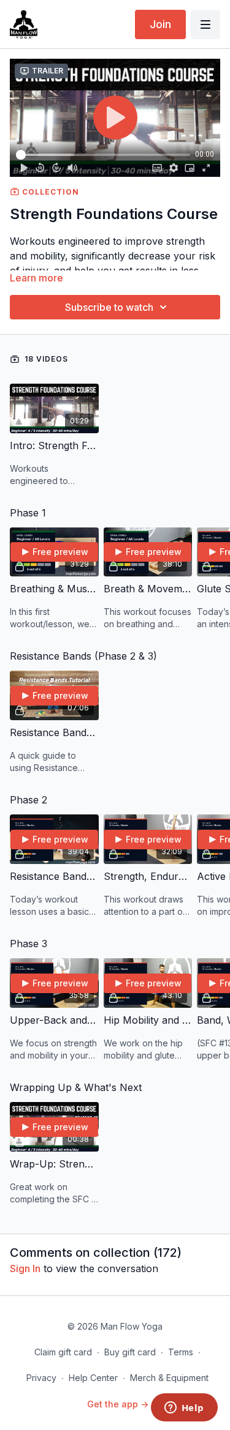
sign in (25, 1268)
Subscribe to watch (109, 307)
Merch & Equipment (169, 1377)
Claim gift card (63, 1352)
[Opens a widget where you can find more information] (184, 1408)
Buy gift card (130, 1352)
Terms (180, 1352)
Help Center (93, 1377)
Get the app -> (117, 1404)
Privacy (41, 1377)
